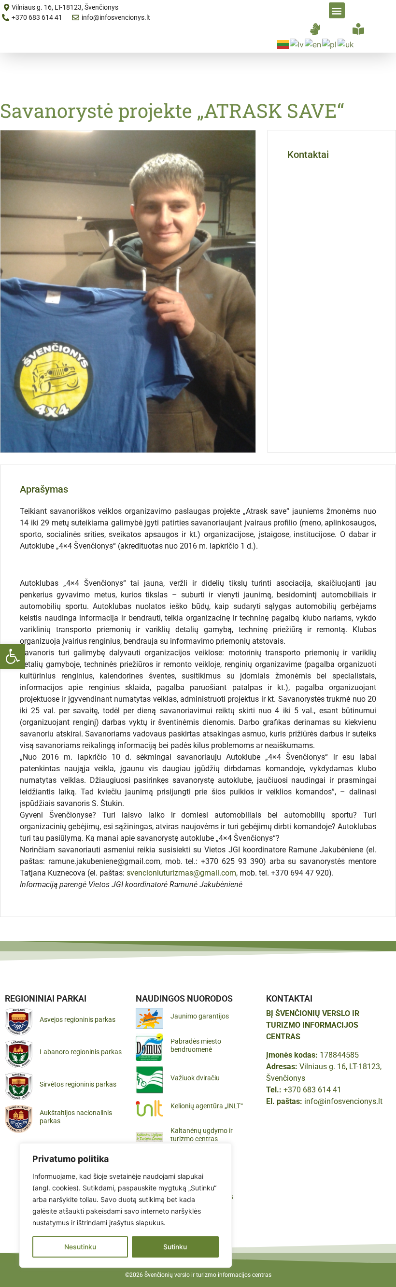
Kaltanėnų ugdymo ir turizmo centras (201, 1135)
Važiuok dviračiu (195, 1078)
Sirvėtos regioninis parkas (78, 1084)
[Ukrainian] (346, 43)
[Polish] (330, 43)
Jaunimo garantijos (199, 1016)
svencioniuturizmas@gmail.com (181, 872)
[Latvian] (297, 43)
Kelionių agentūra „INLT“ (206, 1106)
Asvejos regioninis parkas (77, 1019)
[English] (313, 43)
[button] (12, 656)
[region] (125, 1205)
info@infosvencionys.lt (343, 1101)
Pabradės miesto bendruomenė (195, 1045)
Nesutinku (80, 1247)
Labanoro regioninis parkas (81, 1052)
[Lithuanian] (283, 43)
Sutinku (175, 1247)
